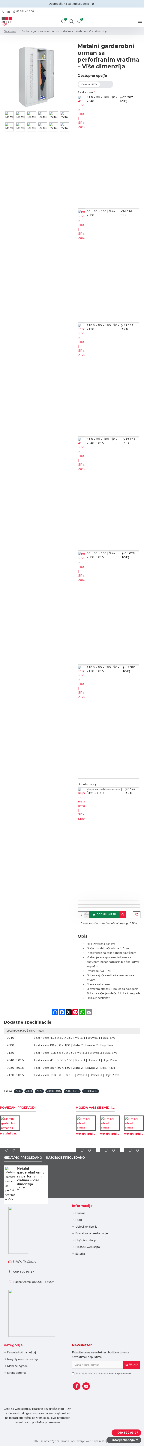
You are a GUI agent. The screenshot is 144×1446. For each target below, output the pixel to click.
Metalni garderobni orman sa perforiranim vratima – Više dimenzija (31, 1176)
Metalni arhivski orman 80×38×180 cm (110, 1133)
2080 (29, 1091)
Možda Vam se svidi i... (95, 1107)
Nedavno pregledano (23, 1157)
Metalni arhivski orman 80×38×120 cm (86, 1133)
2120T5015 (91, 1091)
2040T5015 (54, 1091)
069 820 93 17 (23, 1272)
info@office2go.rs (24, 1262)
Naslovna (10, 31)
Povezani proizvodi (18, 1107)
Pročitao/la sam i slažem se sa (103, 1373)
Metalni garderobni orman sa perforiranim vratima (10, 1133)
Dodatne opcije (88, 784)
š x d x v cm (85, 92)
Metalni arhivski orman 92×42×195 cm (134, 1133)
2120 (39, 1091)
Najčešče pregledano (65, 1157)
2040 (18, 1091)
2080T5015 (72, 1091)
